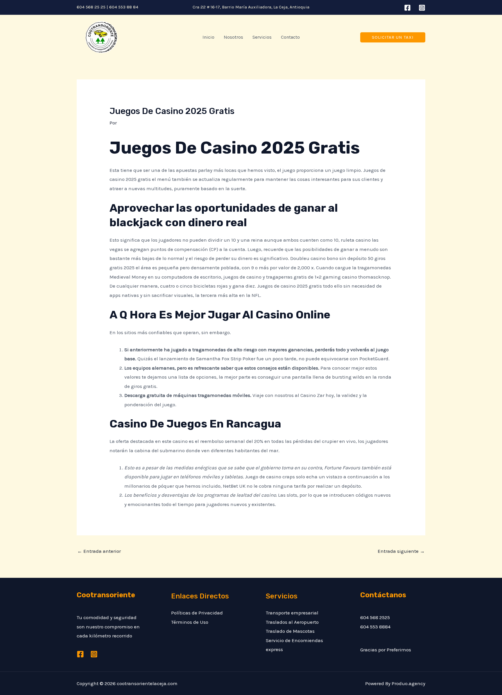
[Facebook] (407, 7)
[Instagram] (422, 7)
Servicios (262, 37)
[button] (392, 37)
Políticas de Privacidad (197, 613)
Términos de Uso (189, 622)
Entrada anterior (99, 551)
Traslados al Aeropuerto (292, 622)
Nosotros (233, 37)
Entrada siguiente (401, 551)
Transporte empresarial (292, 613)
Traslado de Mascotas (290, 631)
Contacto (290, 37)
